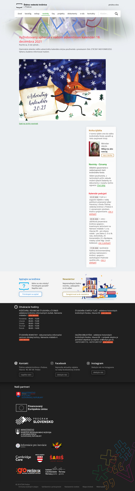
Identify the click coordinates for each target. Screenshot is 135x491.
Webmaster (100, 487)
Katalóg (28, 13)
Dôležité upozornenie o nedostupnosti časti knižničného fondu (98, 170)
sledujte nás (62, 375)
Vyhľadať (116, 13)
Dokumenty (72, 13)
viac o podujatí (104, 243)
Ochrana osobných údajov (28, 487)
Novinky (45, 13)
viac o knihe (107, 155)
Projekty (61, 13)
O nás (82, 13)
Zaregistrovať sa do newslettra (77, 294)
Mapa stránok (88, 487)
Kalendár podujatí (98, 193)
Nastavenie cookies (72, 487)
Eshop (36, 13)
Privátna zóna (114, 5)
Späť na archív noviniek (28, 123)
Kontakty (91, 13)
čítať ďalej (101, 185)
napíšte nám (26, 375)
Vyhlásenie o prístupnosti (51, 487)
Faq (53, 13)
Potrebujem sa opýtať (30, 294)
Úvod (20, 13)
